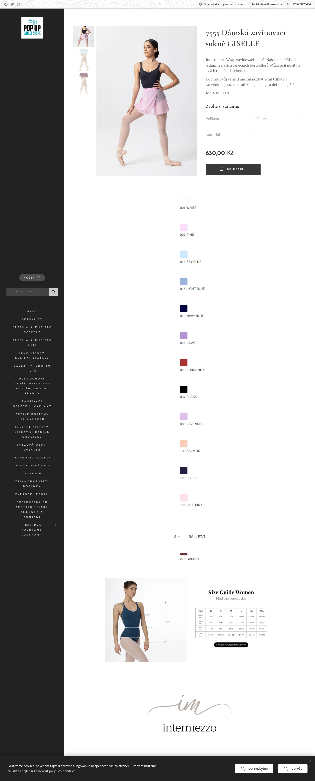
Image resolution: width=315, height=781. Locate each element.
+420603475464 (301, 4)
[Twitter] (12, 4)
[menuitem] (32, 311)
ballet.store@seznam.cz (267, 4)
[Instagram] (18, 4)
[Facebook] (6, 4)
